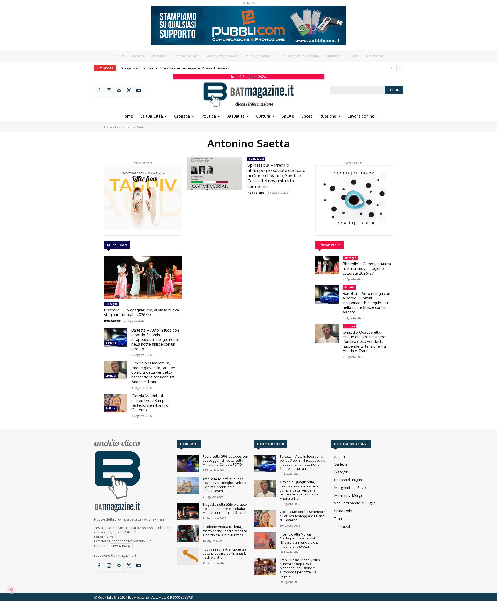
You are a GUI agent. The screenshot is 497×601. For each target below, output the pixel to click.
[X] (129, 91)
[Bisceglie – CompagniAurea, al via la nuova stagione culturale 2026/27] (143, 277)
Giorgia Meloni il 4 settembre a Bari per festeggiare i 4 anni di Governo (175, 68)
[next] (399, 68)
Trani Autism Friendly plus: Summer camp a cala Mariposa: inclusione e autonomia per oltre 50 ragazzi (300, 568)
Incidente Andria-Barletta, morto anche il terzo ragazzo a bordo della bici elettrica (225, 531)
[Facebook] (99, 91)
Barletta (111, 343)
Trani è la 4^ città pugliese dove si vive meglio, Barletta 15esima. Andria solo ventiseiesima (224, 485)
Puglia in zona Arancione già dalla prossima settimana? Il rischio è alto (224, 553)
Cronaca (111, 375)
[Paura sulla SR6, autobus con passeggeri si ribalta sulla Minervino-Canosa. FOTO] (188, 463)
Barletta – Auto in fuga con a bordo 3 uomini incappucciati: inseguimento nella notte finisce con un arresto (155, 339)
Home (108, 127)
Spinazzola (256, 158)
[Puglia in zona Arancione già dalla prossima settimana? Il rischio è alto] (188, 556)
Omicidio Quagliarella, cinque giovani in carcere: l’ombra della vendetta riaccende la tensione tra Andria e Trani (153, 372)
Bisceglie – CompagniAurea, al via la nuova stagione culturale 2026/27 (141, 312)
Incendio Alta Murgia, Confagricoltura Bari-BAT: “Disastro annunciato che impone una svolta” (299, 540)
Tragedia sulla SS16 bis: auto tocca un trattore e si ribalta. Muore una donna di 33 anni (225, 508)
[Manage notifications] (11, 589)
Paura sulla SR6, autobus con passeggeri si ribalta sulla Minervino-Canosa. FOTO (225, 460)
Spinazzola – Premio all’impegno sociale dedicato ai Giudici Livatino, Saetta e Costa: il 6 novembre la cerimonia (276, 175)
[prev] (391, 68)
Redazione (112, 321)
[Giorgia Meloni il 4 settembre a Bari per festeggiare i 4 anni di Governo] (115, 403)
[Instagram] (109, 91)
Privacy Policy (120, 546)
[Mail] (119, 91)
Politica (110, 408)
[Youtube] (138, 91)
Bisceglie (112, 304)
